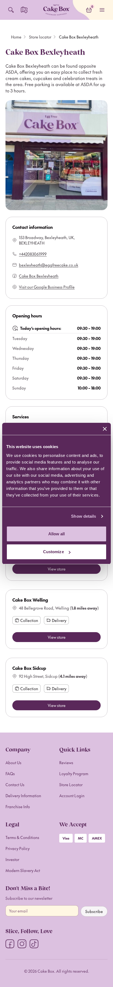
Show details (83, 516)
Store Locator (71, 784)
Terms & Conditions (22, 837)
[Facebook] (9, 943)
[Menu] (102, 9)
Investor (12, 859)
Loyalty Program (73, 773)
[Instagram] (22, 943)
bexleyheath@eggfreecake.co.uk (48, 265)
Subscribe (94, 911)
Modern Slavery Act (22, 870)
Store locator (40, 37)
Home (16, 37)
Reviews (66, 762)
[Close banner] (105, 429)
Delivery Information (23, 795)
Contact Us (14, 784)
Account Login (71, 795)
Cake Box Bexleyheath (38, 276)
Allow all (56, 533)
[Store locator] (24, 9)
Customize (53, 551)
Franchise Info (17, 806)
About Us (13, 762)
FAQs (10, 773)
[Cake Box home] (56, 10)
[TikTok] (34, 943)
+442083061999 (33, 254)
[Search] (10, 9)
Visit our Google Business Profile (47, 287)
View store (57, 569)
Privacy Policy (17, 848)
